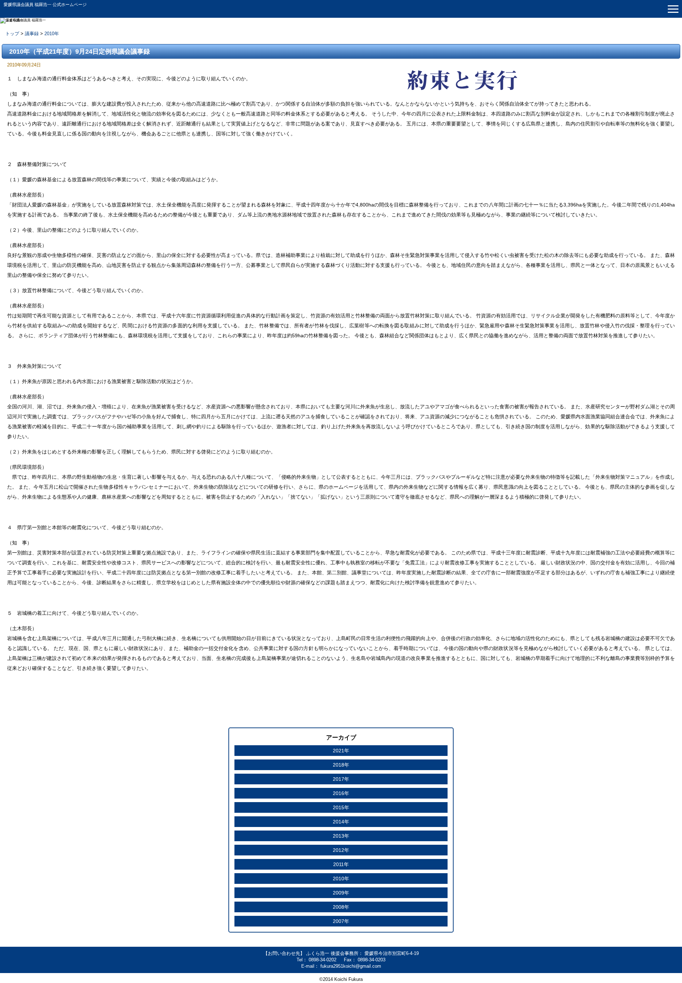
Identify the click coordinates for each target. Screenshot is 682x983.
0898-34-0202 (323, 959)
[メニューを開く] (673, 9)
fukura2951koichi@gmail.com (350, 966)
